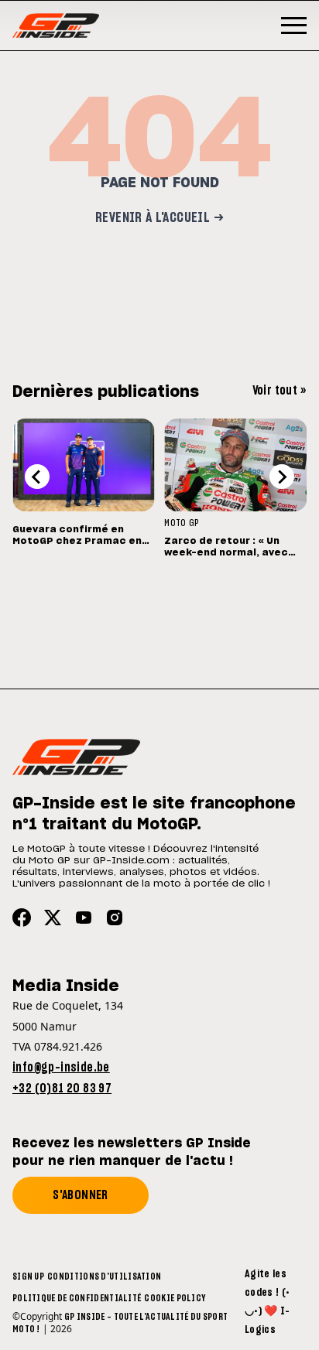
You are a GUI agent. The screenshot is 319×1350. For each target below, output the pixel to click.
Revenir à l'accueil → (159, 218)
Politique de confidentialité (76, 1298)
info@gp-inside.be (61, 1067)
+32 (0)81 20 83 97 (61, 1088)
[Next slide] (281, 476)
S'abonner (80, 1195)
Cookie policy (174, 1298)
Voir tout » (279, 390)
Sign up (28, 1276)
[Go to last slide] (37, 476)
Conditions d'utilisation (104, 1276)
